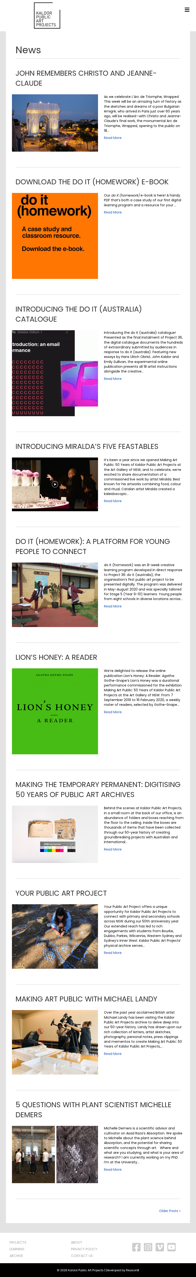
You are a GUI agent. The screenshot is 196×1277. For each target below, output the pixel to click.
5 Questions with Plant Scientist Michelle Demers (93, 1110)
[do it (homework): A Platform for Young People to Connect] (55, 594)
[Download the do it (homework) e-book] (55, 235)
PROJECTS (18, 1242)
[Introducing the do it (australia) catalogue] (55, 373)
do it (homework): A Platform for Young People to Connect (93, 546)
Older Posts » (169, 1210)
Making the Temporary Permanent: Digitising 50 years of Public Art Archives (98, 789)
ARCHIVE (16, 1255)
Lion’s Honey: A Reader (56, 657)
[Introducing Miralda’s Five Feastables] (55, 484)
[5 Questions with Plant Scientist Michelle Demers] (55, 1154)
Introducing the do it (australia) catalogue (79, 314)
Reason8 (132, 1270)
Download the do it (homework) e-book (92, 182)
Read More (113, 137)
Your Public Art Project (61, 893)
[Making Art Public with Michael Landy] (55, 1042)
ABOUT (76, 1242)
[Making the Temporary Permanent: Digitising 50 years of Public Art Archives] (55, 834)
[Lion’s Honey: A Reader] (55, 711)
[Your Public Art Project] (55, 936)
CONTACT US (82, 1255)
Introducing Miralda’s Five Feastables (87, 446)
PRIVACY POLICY (84, 1249)
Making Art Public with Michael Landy (86, 999)
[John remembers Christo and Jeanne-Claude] (55, 122)
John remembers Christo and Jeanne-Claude (86, 78)
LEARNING (17, 1249)
